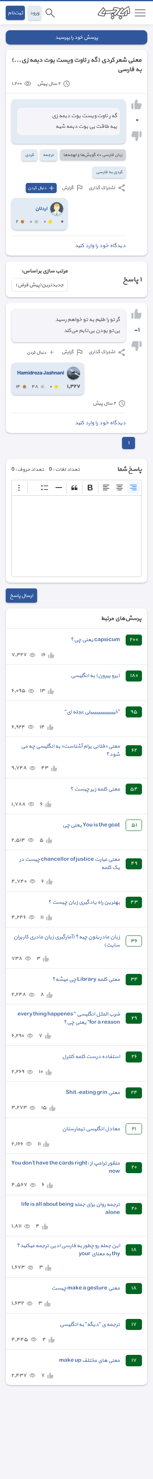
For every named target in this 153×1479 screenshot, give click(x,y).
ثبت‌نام (15, 13)
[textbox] (76, 536)
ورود (34, 13)
